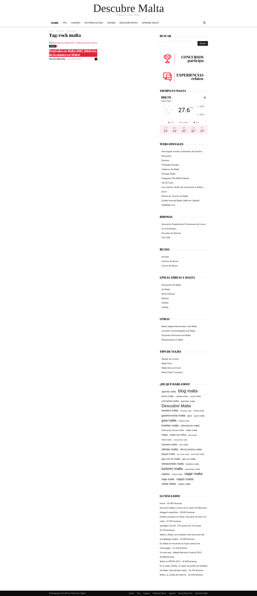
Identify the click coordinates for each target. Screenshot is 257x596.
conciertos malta (170, 401)
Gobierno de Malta (170, 169)
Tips (64, 23)
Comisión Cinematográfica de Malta (178, 331)
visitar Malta (169, 483)
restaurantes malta (173, 463)
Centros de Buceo (170, 261)
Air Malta (166, 289)
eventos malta (170, 410)
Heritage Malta (168, 174)
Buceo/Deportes (129, 23)
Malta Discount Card (171, 368)
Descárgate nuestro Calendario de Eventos (182, 151)
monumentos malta (180, 440)
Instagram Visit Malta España (175, 178)
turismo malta (172, 468)
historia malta (183, 421)
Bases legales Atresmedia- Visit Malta (179, 326)
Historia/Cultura (93, 23)
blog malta (188, 390)
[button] (204, 23)
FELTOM (166, 237)
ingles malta (191, 430)
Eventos (165, 160)
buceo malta (167, 396)
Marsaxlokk (192, 435)
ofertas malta (170, 449)
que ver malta (188, 459)
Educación (166, 156)
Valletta (166, 474)
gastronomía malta (173, 415)
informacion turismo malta (173, 430)
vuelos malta (184, 484)
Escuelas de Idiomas (171, 233)
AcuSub (165, 257)
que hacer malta (197, 454)
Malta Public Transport (172, 372)
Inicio (51, 31)
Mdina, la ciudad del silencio (173, 575)
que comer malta (183, 454)
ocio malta (183, 445)
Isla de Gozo (167, 182)
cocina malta (195, 396)
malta (165, 434)
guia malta (169, 420)
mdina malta (166, 440)
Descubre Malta (176, 405)
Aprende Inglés (150, 23)
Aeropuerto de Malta (171, 285)
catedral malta (181, 396)
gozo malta (199, 416)
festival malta (198, 411)
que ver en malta (171, 459)
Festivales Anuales (170, 165)
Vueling (165, 307)
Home (54, 23)
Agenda (111, 23)
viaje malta (168, 479)
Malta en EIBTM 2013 (170, 561)
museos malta (169, 444)
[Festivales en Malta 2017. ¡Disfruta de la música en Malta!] (73, 44)
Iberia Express (168, 294)
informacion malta (190, 425)
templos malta (192, 464)
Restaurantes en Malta (172, 340)
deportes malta (188, 401)
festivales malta (185, 411)
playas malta (168, 454)
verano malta (177, 474)
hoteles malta (170, 425)
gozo (189, 415)
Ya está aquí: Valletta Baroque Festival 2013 (180, 552)
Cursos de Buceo (170, 265)
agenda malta (169, 391)
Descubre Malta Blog (57, 59)
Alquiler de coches (170, 359)
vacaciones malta (192, 469)
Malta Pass (167, 363)
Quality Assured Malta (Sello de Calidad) (180, 200)
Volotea (165, 302)
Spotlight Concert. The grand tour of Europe (180, 525)
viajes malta (184, 479)
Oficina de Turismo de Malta (175, 196)
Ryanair (165, 298)
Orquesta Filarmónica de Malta (176, 335)
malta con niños (178, 434)
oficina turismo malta (191, 449)
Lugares (75, 23)
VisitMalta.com (168, 205)
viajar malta (193, 473)
